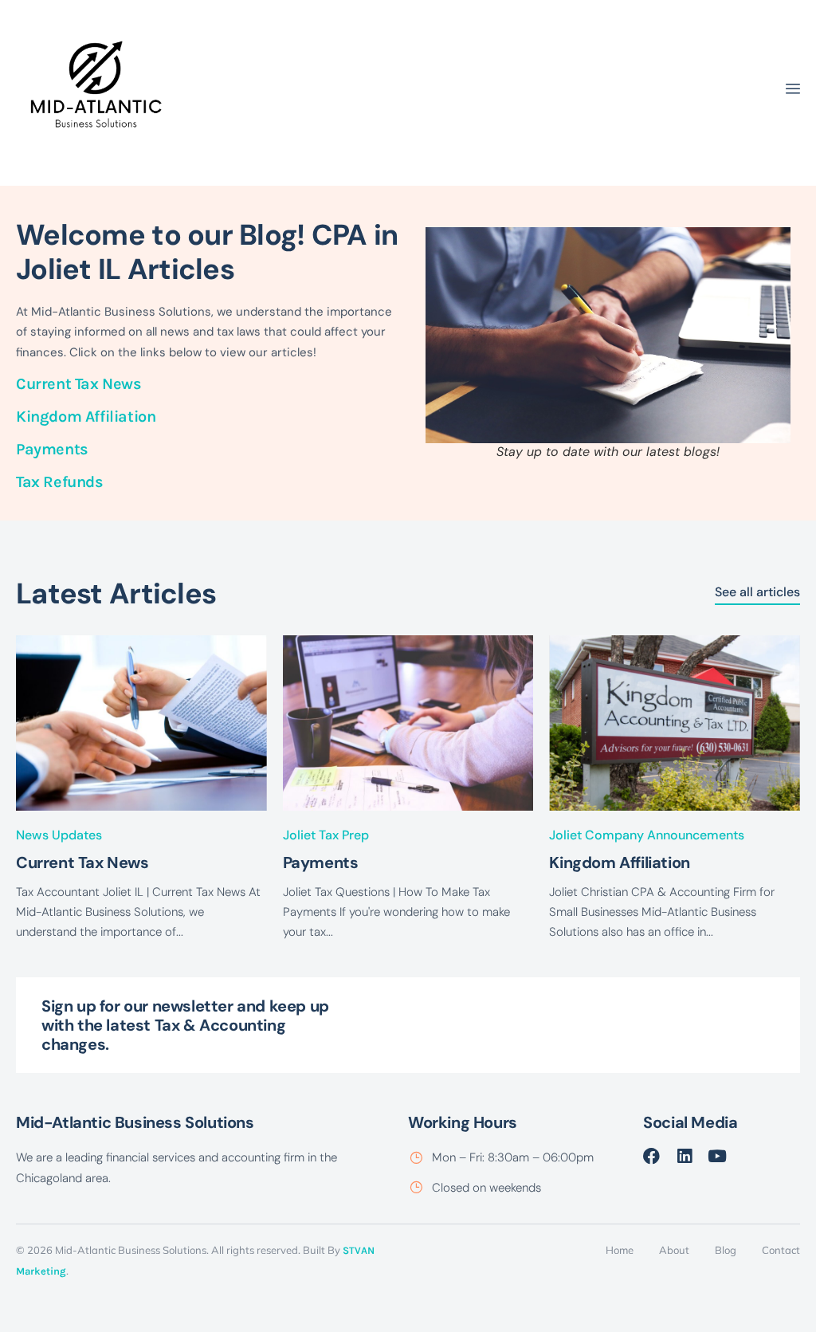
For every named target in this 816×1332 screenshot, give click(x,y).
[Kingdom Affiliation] (674, 723)
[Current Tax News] (141, 723)
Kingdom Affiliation (85, 416)
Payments (54, 449)
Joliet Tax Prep (326, 835)
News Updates (59, 835)
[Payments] (408, 723)
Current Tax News (79, 384)
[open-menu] (793, 91)
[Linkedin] (684, 1156)
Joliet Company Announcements (646, 835)
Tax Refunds (60, 482)
